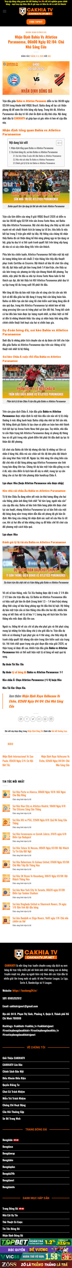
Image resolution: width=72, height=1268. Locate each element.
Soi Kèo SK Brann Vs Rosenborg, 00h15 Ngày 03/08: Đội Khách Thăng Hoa (40, 877)
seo (49, 56)
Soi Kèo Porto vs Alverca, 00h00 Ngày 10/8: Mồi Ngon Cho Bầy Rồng (39, 793)
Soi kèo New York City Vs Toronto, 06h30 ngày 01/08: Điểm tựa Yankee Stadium (39, 891)
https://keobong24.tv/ (25, 990)
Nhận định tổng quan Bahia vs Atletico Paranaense (32, 148)
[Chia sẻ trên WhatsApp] (21, 719)
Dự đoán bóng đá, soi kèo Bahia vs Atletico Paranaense (34, 152)
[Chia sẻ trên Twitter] (33, 719)
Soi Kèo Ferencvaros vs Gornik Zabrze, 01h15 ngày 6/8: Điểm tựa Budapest (40, 835)
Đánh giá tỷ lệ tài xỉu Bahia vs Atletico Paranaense (35, 163)
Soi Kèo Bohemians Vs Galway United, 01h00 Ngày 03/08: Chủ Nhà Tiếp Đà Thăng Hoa (41, 863)
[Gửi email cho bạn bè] (39, 719)
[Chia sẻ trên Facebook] (27, 719)
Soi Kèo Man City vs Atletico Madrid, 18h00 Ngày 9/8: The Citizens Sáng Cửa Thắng (39, 807)
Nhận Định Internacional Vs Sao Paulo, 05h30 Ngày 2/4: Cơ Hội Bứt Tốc (18, 760)
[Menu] (5, 11)
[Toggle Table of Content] (57, 143)
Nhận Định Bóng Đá (36, 32)
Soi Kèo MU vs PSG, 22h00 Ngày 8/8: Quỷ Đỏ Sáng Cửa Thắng (40, 821)
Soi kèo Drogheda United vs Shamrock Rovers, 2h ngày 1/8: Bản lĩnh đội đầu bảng (39, 906)
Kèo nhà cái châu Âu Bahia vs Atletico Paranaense (35, 159)
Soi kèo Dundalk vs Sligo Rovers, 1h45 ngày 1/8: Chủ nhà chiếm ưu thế (40, 919)
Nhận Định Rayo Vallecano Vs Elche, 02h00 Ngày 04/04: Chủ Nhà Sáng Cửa (36, 701)
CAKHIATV (10, 965)
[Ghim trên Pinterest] (45, 719)
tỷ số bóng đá (19, 672)
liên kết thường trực (59, 731)
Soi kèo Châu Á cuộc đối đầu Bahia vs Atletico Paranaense (38, 155)
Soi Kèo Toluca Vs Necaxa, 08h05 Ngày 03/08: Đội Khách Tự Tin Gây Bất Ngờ (41, 849)
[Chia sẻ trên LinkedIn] (51, 719)
